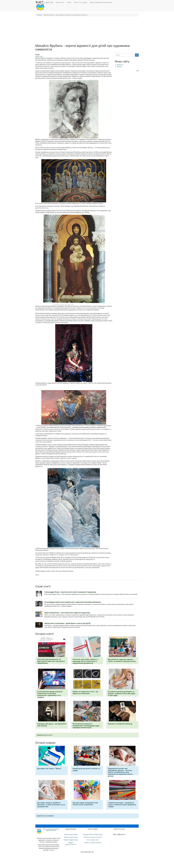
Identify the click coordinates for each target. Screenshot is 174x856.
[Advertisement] (87, 31)
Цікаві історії (39, 56)
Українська (120, 65)
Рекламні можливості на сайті (93, 837)
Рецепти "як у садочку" (80, 2)
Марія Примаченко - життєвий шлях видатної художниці (67, 612)
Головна (39, 15)
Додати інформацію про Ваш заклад (101, 2)
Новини (69, 2)
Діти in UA (49, 2)
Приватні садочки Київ (70, 834)
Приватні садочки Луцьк (71, 840)
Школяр (52, 850)
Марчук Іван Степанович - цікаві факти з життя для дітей (67, 623)
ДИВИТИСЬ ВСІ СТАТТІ (45, 735)
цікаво (37, 575)
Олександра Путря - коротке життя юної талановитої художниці (70, 592)
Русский (119, 66)
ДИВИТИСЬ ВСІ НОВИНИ (46, 816)
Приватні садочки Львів (71, 837)
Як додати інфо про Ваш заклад (92, 834)
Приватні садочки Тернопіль (70, 843)
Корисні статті (60, 2)
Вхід (137, 70)
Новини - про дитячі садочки (92, 842)
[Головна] (40, 6)
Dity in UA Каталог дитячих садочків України (51, 829)
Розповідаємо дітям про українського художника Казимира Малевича (72, 602)
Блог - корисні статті (93, 840)
